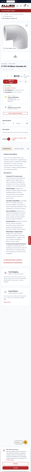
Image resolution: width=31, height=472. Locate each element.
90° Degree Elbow (7, 16)
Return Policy (7, 302)
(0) (12, 69)
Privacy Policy (10, 460)
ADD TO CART (11, 81)
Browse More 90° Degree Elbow (13, 262)
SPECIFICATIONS (19, 148)
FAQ (28, 148)
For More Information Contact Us (13, 260)
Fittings (6, 14)
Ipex (6, 63)
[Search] (17, 5)
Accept (15, 468)
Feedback (29, 241)
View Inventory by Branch (15, 113)
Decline (15, 463)
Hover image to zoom (10, 48)
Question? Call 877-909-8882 (19, 139)
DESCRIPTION (7, 148)
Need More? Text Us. (10, 88)
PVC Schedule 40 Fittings (17, 14)
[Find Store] (16, 1)
